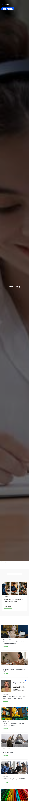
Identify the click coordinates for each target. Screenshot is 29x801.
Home (2, 561)
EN (26, 2)
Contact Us (6, 4)
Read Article (8, 606)
